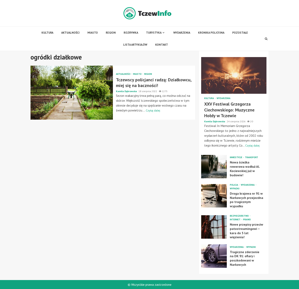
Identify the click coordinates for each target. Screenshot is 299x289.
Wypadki (234, 189)
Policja (234, 185)
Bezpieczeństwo (239, 216)
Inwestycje (236, 157)
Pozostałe (240, 32)
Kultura (47, 32)
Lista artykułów (135, 44)
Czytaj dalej (153, 110)
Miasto (92, 32)
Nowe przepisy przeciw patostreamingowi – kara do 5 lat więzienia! (214, 227)
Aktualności (70, 32)
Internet (235, 219)
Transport (251, 157)
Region (111, 32)
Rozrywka (131, 32)
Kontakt (161, 44)
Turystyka (154, 32)
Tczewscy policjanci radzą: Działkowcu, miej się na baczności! (72, 93)
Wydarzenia (181, 32)
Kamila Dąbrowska (126, 91)
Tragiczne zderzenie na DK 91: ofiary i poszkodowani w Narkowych (214, 256)
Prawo (247, 219)
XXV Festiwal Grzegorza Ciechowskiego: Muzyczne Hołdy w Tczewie (233, 75)
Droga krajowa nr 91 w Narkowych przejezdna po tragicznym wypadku (214, 195)
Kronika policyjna (211, 32)
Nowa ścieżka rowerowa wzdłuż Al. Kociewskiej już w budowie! (214, 166)
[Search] (266, 39)
